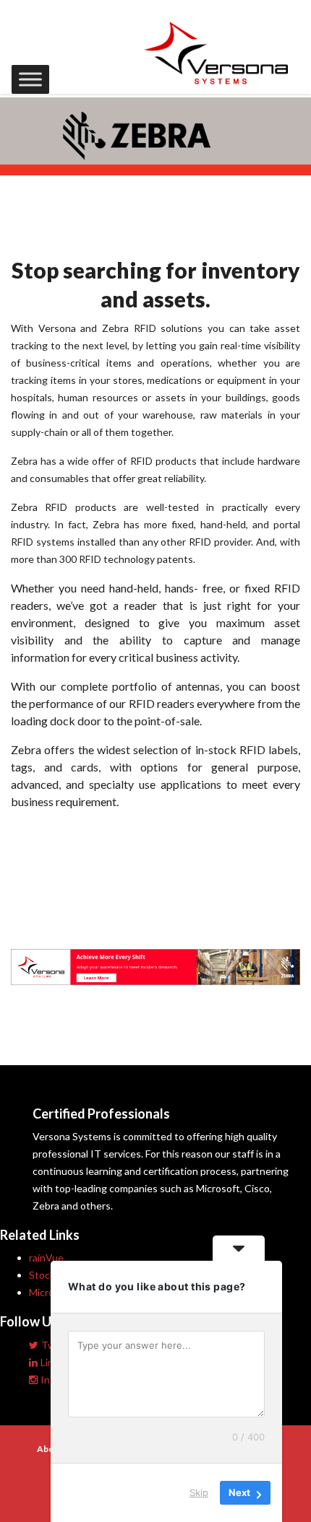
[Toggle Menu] (30, 79)
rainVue (46, 1257)
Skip (198, 1492)
